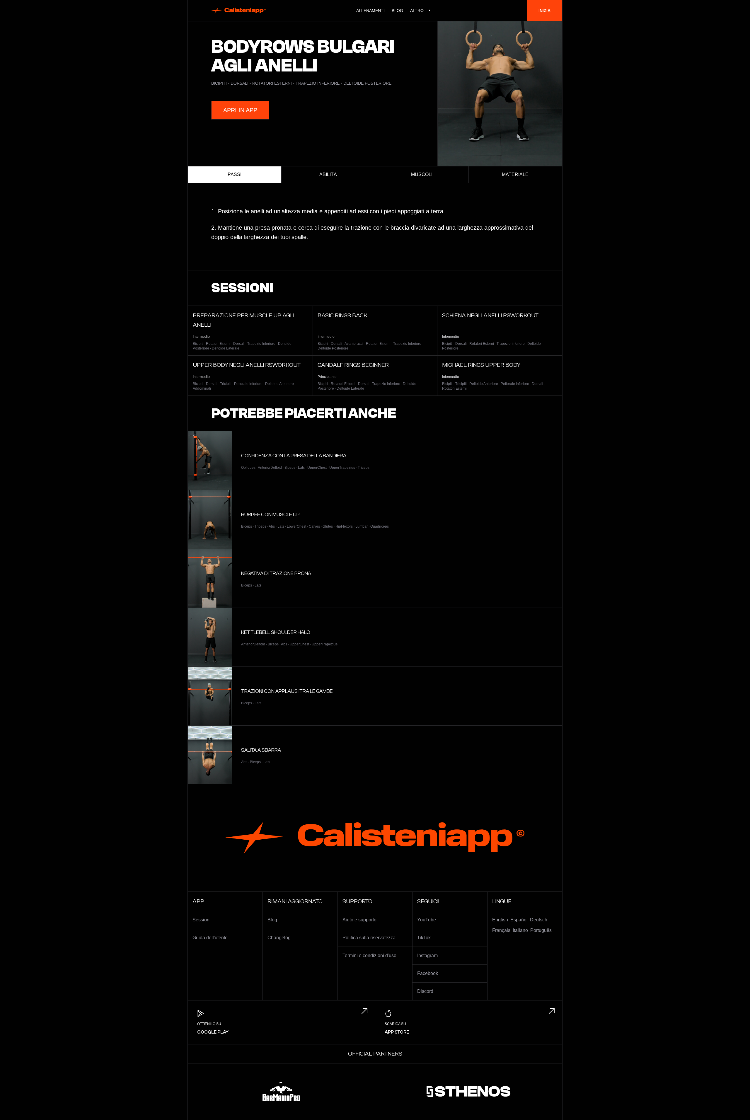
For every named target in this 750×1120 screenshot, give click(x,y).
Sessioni (201, 919)
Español (519, 919)
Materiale (515, 174)
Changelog (279, 937)
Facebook (427, 973)
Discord (425, 991)
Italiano (520, 930)
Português (541, 930)
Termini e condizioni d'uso (369, 955)
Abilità (328, 174)
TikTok (424, 937)
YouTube (426, 919)
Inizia (544, 10)
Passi (234, 174)
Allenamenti (370, 10)
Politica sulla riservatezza (369, 937)
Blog (397, 10)
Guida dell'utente (210, 937)
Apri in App (240, 110)
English (500, 919)
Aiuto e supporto (359, 919)
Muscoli (421, 174)
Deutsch (538, 919)
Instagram (427, 955)
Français (501, 930)
